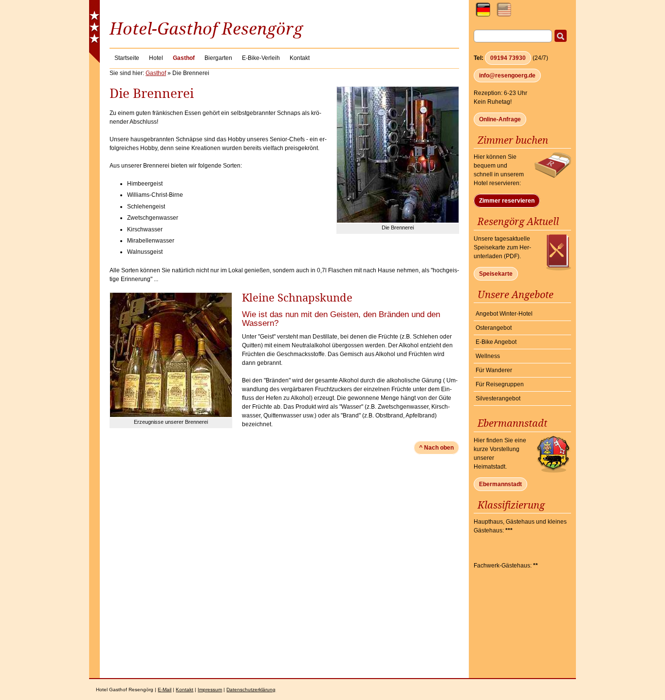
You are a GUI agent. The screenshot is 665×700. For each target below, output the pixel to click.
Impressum (210, 689)
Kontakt (184, 689)
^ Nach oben (436, 447)
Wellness (488, 356)
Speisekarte (496, 273)
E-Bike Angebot (496, 342)
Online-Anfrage (500, 119)
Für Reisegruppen (500, 384)
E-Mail (164, 689)
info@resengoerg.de (507, 75)
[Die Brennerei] (398, 220)
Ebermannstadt (500, 484)
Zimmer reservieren (507, 200)
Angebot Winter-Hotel (504, 313)
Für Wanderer (494, 370)
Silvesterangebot (498, 398)
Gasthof (156, 73)
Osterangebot (494, 327)
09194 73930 (508, 58)
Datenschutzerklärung (251, 689)
